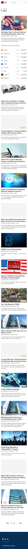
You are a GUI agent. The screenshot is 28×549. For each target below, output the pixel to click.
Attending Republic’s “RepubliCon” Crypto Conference (9, 449)
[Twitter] (5, 539)
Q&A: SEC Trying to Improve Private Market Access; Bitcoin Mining (13, 477)
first (7, 523)
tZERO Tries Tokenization (11, 249)
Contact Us (5, 541)
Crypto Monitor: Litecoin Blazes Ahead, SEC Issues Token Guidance (14, 133)
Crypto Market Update (10, 389)
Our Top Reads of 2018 (10, 304)
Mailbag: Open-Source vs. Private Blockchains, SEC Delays (11, 419)
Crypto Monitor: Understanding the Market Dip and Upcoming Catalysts (13, 361)
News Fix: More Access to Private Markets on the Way (12, 506)
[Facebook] (3, 539)
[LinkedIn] (7, 539)
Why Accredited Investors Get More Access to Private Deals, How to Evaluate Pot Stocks (13, 221)
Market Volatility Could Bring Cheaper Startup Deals (12, 277)
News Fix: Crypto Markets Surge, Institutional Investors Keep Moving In (13, 161)
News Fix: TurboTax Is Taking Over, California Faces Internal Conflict (13, 103)
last (20, 523)
